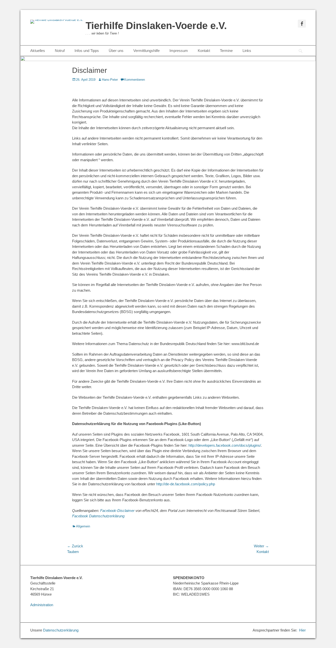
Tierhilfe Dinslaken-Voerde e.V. (156, 25)
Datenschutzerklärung (60, 630)
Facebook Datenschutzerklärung (98, 516)
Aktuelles (37, 50)
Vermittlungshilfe (146, 50)
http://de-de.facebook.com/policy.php (185, 484)
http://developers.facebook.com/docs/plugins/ (224, 445)
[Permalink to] (168, 118)
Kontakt (204, 50)
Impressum (178, 50)
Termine (226, 50)
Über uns (116, 50)
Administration (41, 605)
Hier (302, 630)
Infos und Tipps (87, 50)
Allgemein (83, 526)
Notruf (60, 50)
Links (247, 50)
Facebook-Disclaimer (117, 510)
